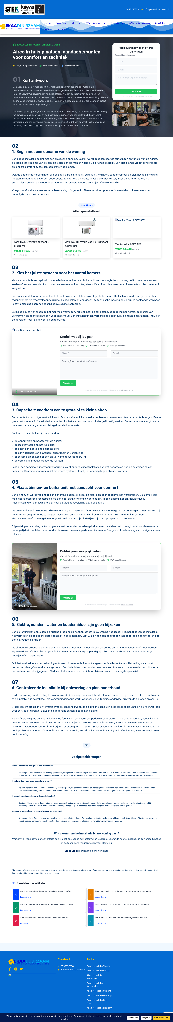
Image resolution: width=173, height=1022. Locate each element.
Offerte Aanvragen (139, 23)
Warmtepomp (94, 23)
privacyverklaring (127, 390)
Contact (48, 29)
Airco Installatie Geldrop (99, 995)
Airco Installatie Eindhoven (95, 977)
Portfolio (160, 23)
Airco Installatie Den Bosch (97, 1002)
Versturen (136, 91)
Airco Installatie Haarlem (99, 1007)
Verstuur (68, 383)
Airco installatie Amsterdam (95, 984)
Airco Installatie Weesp (99, 966)
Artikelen (63, 29)
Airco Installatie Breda (98, 970)
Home (47, 23)
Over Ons (61, 23)
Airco (74, 23)
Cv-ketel (115, 23)
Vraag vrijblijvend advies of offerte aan (86, 850)
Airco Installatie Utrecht (99, 990)
